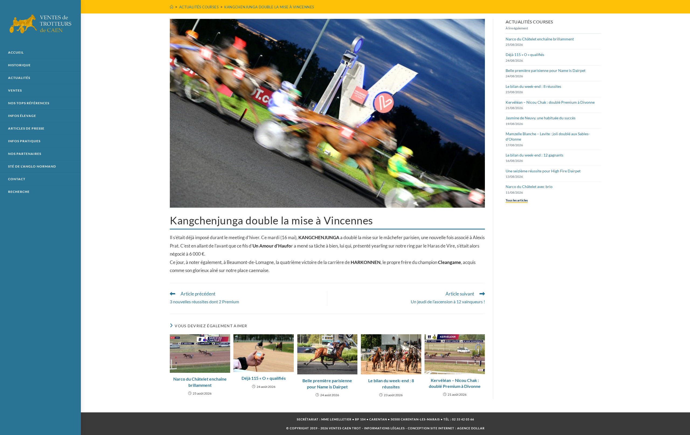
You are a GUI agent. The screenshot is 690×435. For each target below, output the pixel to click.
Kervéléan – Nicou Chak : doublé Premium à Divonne (455, 383)
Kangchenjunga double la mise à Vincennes (269, 7)
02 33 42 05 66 (463, 419)
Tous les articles (517, 200)
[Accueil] (171, 7)
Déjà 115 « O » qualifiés (264, 378)
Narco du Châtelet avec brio (529, 186)
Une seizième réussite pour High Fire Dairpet (543, 171)
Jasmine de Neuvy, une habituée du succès (540, 118)
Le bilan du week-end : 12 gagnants (534, 155)
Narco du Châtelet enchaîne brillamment (200, 381)
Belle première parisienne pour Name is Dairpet (327, 383)
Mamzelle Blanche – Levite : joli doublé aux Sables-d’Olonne (548, 136)
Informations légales (384, 428)
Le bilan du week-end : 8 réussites (391, 383)
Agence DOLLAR (471, 428)
